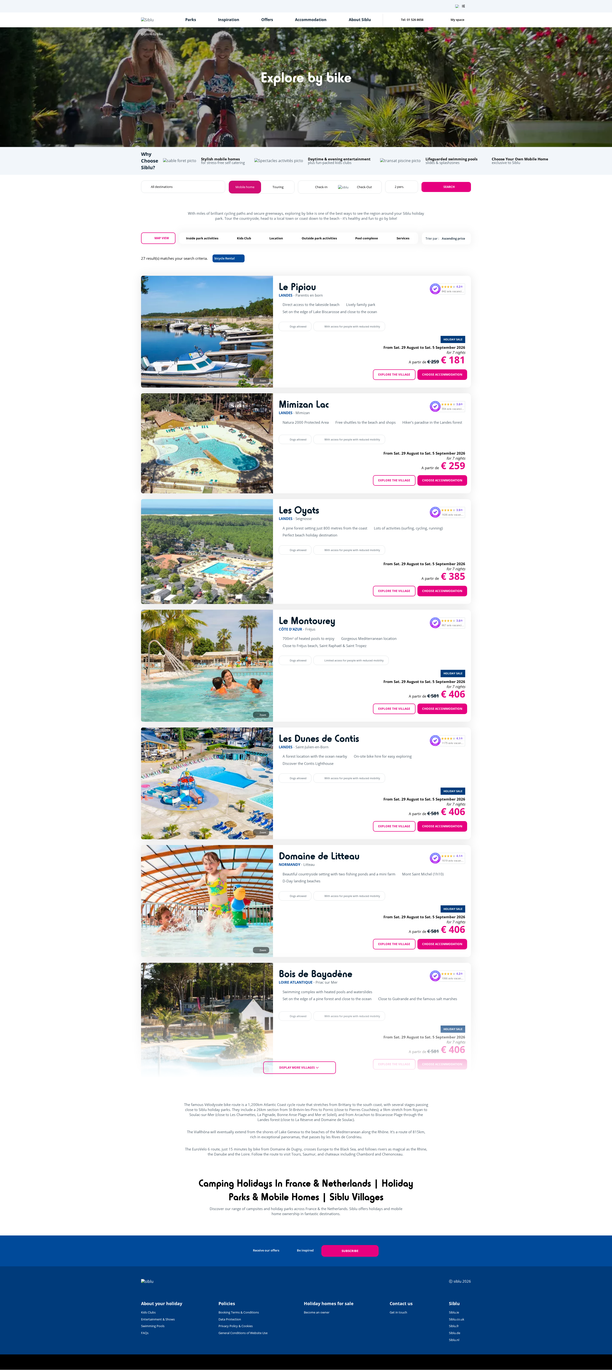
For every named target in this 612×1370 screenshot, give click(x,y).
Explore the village (394, 374)
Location (276, 238)
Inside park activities (202, 238)
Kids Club (244, 238)
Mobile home (244, 187)
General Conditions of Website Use (243, 1333)
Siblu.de (454, 1333)
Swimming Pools (152, 1326)
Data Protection (230, 1319)
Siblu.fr (454, 1326)
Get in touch (398, 1312)
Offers (267, 19)
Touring (278, 187)
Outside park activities (319, 238)
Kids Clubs (148, 1312)
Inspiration (228, 19)
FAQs (144, 1333)
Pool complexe (366, 238)
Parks (190, 19)
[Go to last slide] (153, 331)
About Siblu (360, 19)
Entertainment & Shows (158, 1319)
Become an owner (316, 1312)
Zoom (263, 380)
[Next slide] (260, 331)
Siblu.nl (454, 1340)
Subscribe (350, 1251)
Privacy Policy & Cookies (236, 1326)
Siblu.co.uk (456, 1319)
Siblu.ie (454, 1312)
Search (449, 187)
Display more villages (297, 1068)
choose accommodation (442, 374)
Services (403, 238)
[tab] (171, 380)
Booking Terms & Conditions (239, 1312)
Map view (161, 238)
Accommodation (311, 19)
